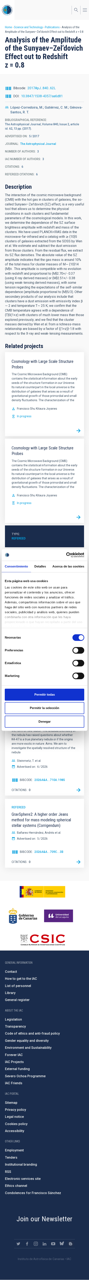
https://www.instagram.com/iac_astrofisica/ (35, 1243)
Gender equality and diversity (27, 1041)
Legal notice (14, 1117)
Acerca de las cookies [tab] (68, 566)
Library (10, 993)
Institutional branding (21, 1164)
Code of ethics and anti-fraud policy (32, 1033)
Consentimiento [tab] (16, 566)
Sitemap (11, 1103)
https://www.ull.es (59, 916)
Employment (14, 1150)
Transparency (15, 1026)
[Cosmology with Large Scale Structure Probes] (78, 430)
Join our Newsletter (44, 1219)
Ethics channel (16, 1186)
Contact (11, 972)
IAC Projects (14, 1062)
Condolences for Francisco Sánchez (33, 1193)
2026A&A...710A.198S (49, 780)
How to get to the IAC (21, 979)
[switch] (78, 650)
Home (8, 27)
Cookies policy (16, 1124)
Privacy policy (15, 1110)
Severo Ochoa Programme (25, 1076)
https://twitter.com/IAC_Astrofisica (18, 1243)
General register (17, 1000)
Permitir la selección (44, 708)
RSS (8, 1172)
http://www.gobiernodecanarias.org (22, 916)
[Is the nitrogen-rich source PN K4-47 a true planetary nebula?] (78, 790)
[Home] (7, 10)
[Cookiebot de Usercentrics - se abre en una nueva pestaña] (66, 555)
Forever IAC (14, 1055)
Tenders (11, 1157)
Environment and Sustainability (28, 1048)
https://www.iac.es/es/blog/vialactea (70, 1243)
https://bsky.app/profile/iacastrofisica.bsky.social (62, 1243)
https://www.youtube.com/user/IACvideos (53, 1243)
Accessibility (14, 1131)
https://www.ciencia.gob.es (42, 892)
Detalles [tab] (40, 566)
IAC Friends (13, 1083)
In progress (24, 416)
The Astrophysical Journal (38, 143)
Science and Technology (28, 27)
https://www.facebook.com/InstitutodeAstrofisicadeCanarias (27, 1243)
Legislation (13, 1019)
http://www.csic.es (42, 940)
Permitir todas (44, 694)
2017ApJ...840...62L (42, 88)
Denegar (44, 721)
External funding (17, 1069)
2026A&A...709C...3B (49, 851)
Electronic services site (23, 1179)
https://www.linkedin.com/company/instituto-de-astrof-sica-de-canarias (44, 1243)
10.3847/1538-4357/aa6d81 (42, 96)
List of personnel (18, 986)
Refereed (19, 538)
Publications (52, 27)
